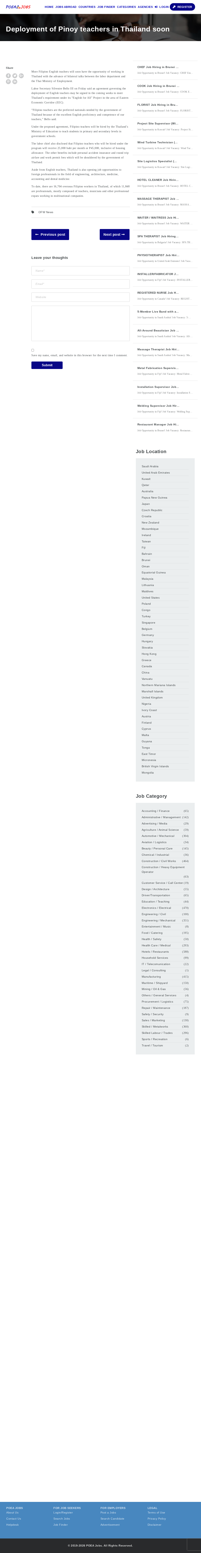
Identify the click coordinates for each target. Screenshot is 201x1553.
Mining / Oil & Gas (154, 989)
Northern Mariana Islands (159, 685)
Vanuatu (147, 678)
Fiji (144, 547)
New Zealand (150, 522)
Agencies (145, 6)
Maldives (147, 591)
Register (184, 6)
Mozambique (150, 528)
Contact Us (13, 1518)
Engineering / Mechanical (158, 920)
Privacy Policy (157, 1518)
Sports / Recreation (155, 1039)
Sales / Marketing (153, 1020)
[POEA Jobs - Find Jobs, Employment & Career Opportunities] (18, 7)
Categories (126, 6)
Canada (147, 666)
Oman (146, 566)
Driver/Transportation (156, 895)
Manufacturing (151, 976)
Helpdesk (12, 1524)
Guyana (147, 741)
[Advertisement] (165, 1125)
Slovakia (147, 647)
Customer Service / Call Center (162, 882)
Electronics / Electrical (156, 907)
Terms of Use (156, 1512)
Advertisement (110, 1524)
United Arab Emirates (156, 472)
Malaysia (147, 578)
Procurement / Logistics (157, 1001)
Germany (148, 635)
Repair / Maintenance (156, 1007)
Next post (112, 234)
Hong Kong (149, 653)
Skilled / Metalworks (155, 1026)
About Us (12, 1512)
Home (49, 6)
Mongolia (148, 772)
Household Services (155, 957)
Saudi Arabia (150, 466)
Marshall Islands (153, 691)
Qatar (145, 485)
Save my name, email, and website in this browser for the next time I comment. (79, 355)
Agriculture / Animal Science (160, 829)
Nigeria (146, 703)
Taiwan (146, 541)
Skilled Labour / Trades (157, 1032)
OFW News (45, 212)
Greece (147, 660)
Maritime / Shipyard (155, 982)
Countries (87, 6)
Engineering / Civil (154, 914)
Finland (147, 722)
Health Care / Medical (156, 945)
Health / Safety (152, 939)
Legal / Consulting (154, 970)
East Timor (149, 753)
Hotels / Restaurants (155, 951)
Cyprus (146, 728)
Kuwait (146, 478)
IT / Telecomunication (156, 964)
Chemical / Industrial (155, 854)
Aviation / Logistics (154, 842)
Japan (146, 503)
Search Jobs (61, 1518)
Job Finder (106, 6)
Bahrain (147, 553)
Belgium (147, 628)
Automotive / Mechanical (158, 835)
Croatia (147, 516)
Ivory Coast (149, 710)
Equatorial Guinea (154, 572)
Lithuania (148, 585)
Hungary (147, 641)
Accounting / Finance (156, 810)
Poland (146, 603)
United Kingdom (152, 697)
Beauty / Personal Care (157, 848)
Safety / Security (153, 1014)
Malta (145, 735)
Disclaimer (155, 1524)
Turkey (146, 616)
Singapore (148, 622)
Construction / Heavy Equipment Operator (163, 869)
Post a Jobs (108, 1512)
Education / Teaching (156, 901)
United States (151, 597)
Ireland (146, 535)
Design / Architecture (156, 889)
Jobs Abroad (66, 6)
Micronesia (149, 760)
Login (164, 6)
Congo (146, 610)
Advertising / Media (154, 823)
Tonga (146, 747)
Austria (146, 716)
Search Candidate (112, 1518)
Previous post (53, 234)
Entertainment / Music (156, 926)
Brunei (146, 560)
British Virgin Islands (155, 766)
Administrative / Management (161, 817)
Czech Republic (152, 510)
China (146, 672)
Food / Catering (152, 932)
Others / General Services (159, 995)
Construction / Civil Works (159, 861)
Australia (147, 491)
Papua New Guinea (154, 497)
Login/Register (63, 1512)
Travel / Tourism (152, 1045)
